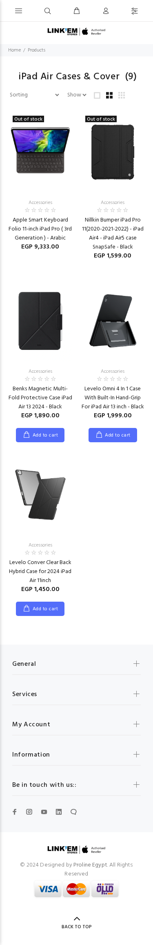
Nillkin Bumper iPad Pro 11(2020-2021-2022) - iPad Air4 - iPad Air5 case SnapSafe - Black (113, 233)
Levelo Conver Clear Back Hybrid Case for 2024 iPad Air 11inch (40, 571)
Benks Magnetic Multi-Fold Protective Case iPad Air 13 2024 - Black (40, 398)
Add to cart (45, 435)
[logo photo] (76, 32)
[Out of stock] (40, 152)
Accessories (40, 203)
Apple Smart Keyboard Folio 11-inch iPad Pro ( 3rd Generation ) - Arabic (40, 229)
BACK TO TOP (77, 927)
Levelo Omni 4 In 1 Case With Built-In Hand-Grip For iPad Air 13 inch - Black (113, 398)
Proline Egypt (90, 865)
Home (14, 50)
